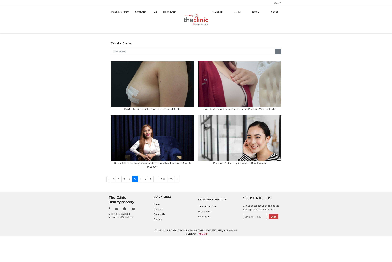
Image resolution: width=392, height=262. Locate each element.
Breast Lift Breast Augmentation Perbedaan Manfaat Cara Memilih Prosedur (152, 164)
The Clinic (202, 233)
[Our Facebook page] (110, 209)
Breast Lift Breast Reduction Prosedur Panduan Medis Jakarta (239, 109)
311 (163, 179)
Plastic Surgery (120, 11)
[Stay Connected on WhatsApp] (124, 209)
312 (171, 179)
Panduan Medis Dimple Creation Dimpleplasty (239, 162)
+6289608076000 (120, 214)
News (255, 11)
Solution (218, 11)
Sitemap (158, 219)
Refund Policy (205, 211)
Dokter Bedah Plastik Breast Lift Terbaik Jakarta (152, 109)
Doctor (157, 204)
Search (277, 3)
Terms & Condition (207, 206)
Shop (237, 11)
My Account (204, 216)
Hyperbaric (169, 11)
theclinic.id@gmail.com (122, 217)
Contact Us (159, 214)
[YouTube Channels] (133, 209)
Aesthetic (140, 11)
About (274, 11)
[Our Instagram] (116, 209)
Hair (154, 11)
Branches (158, 209)
